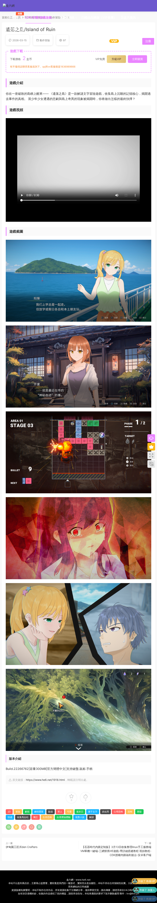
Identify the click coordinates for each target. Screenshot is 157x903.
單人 (60, 811)
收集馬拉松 (23, 817)
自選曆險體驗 (63, 817)
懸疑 (139, 811)
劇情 (27, 811)
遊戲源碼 (68, 17)
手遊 (16, 15)
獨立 (35, 817)
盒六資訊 (130, 17)
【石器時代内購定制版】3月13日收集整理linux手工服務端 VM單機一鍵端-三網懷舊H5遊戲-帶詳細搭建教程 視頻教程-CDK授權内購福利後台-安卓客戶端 (115, 851)
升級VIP (116, 59)
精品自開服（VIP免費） (100, 17)
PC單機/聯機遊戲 (40, 17)
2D (9, 811)
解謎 (91, 817)
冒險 (18, 811)
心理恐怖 (118, 811)
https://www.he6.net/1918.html (45, 779)
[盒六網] (11, 6)
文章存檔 (18, 29)
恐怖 (130, 811)
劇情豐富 (38, 811)
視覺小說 (79, 817)
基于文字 (92, 811)
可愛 (69, 811)
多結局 (105, 811)
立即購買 (137, 59)
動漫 (50, 811)
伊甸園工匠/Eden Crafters (21, 847)
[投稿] (125, 41)
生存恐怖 (47, 817)
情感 (10, 817)
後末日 (79, 811)
